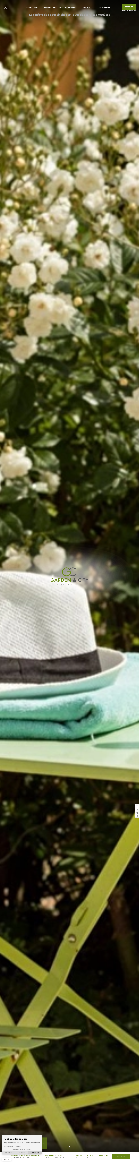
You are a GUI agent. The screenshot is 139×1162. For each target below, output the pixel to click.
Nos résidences (32, 7)
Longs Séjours (87, 7)
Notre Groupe (104, 7)
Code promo (103, 1155)
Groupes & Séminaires (67, 7)
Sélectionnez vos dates (53, 1155)
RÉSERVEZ (129, 7)
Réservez (121, 1156)
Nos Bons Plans (50, 7)
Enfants (90, 1155)
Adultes (79, 1155)
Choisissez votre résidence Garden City (25, 1155)
